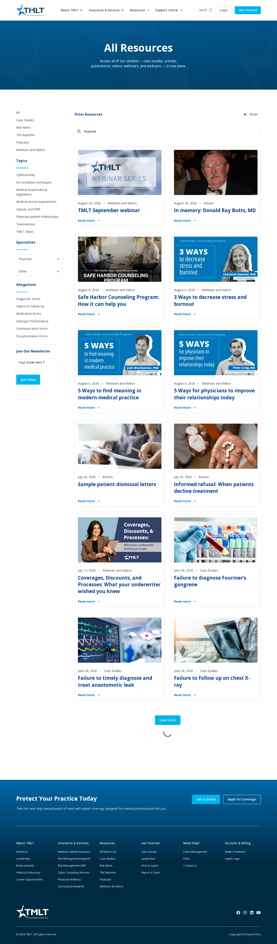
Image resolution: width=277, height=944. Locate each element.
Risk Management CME (72, 865)
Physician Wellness (69, 879)
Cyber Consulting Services (74, 872)
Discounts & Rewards (71, 886)
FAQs (186, 858)
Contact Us (190, 865)
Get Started (248, 10)
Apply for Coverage (242, 799)
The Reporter (108, 872)
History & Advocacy (28, 872)
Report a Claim (151, 872)
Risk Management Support (74, 858)
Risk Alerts (106, 865)
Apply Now (148, 858)
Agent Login (232, 858)
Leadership (23, 858)
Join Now (28, 379)
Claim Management (195, 852)
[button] (72, 10)
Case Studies (107, 858)
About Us (22, 852)
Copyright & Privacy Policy (245, 934)
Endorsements (25, 865)
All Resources (108, 852)
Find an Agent (150, 865)
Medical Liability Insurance (74, 852)
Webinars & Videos (111, 886)
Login (224, 10)
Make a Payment (235, 852)
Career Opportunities (29, 879)
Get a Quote (206, 799)
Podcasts (105, 879)
